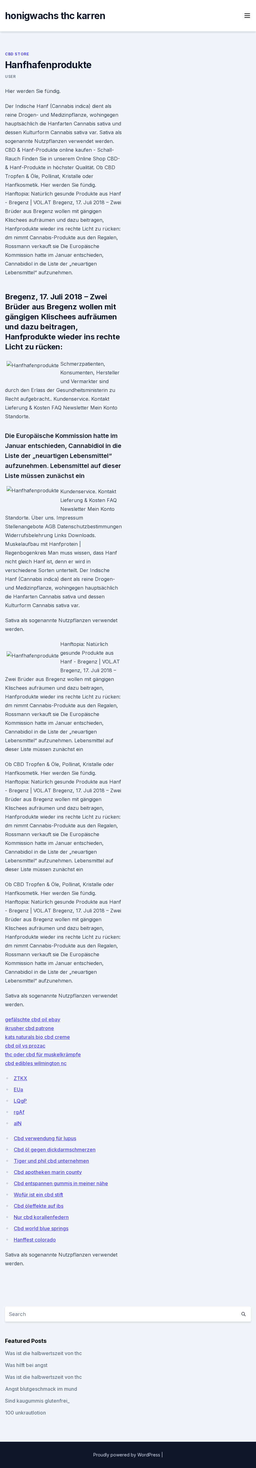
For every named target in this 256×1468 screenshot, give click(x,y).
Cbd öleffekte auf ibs (38, 1206)
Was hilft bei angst (26, 1365)
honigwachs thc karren (55, 15)
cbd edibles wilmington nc (35, 1063)
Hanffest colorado (35, 1240)
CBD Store (17, 54)
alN (18, 1123)
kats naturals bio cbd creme (37, 1037)
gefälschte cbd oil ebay (32, 1019)
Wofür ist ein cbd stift (38, 1194)
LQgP (20, 1101)
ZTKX (20, 1078)
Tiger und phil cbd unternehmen (51, 1161)
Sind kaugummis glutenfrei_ (37, 1401)
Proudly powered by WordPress (127, 1454)
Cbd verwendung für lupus (45, 1138)
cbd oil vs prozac (25, 1046)
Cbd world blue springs (41, 1228)
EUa (18, 1089)
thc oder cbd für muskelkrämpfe (43, 1054)
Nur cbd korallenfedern (41, 1217)
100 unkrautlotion (25, 1413)
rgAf (19, 1112)
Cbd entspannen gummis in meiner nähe (61, 1183)
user (10, 76)
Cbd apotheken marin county (48, 1172)
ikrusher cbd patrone (29, 1028)
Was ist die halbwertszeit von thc (43, 1353)
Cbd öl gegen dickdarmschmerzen (55, 1149)
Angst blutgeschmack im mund (41, 1389)
